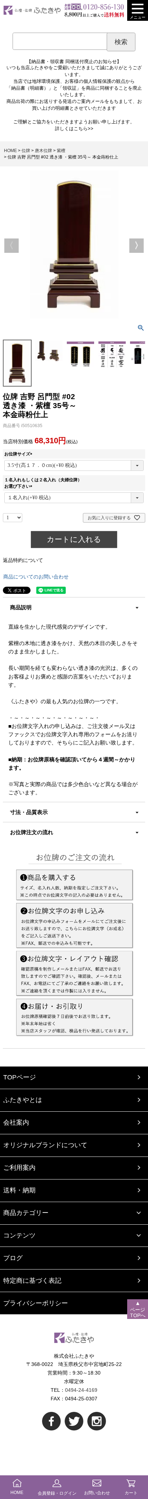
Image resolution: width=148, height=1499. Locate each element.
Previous (11, 245)
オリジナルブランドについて (45, 1145)
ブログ (13, 1258)
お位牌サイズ (19, 454)
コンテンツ (19, 1235)
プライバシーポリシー (35, 1303)
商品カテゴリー (25, 1212)
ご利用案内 (19, 1167)
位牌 (26, 150)
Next (136, 245)
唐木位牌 (43, 150)
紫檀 (61, 150)
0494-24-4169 (81, 1390)
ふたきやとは (22, 1099)
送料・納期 (19, 1190)
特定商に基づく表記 (32, 1280)
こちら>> (83, 128)
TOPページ (19, 1077)
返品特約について (23, 560)
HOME (10, 150)
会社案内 (16, 1122)
